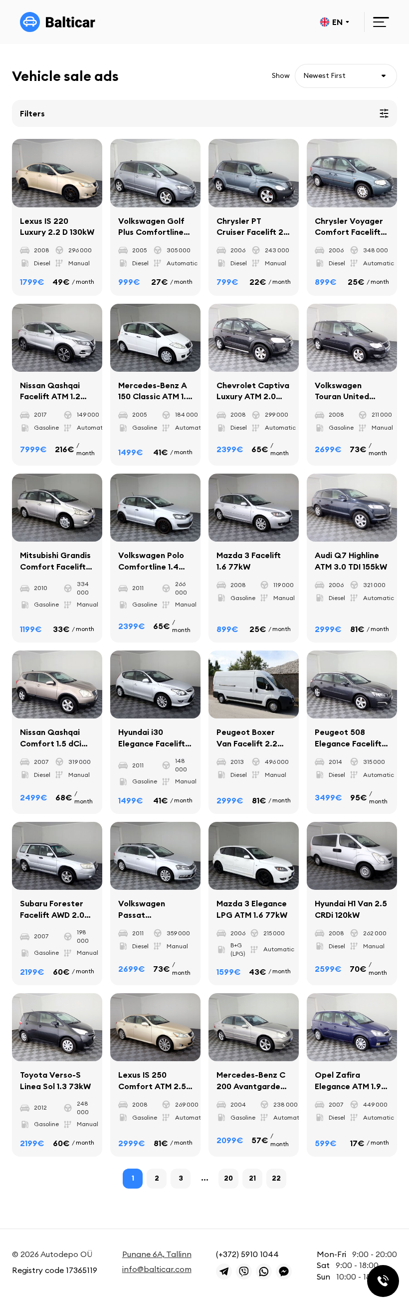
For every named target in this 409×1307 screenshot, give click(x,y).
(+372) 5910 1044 (247, 1254)
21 (252, 1178)
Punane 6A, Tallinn (157, 1254)
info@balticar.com (157, 1269)
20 (228, 1178)
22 (276, 1178)
